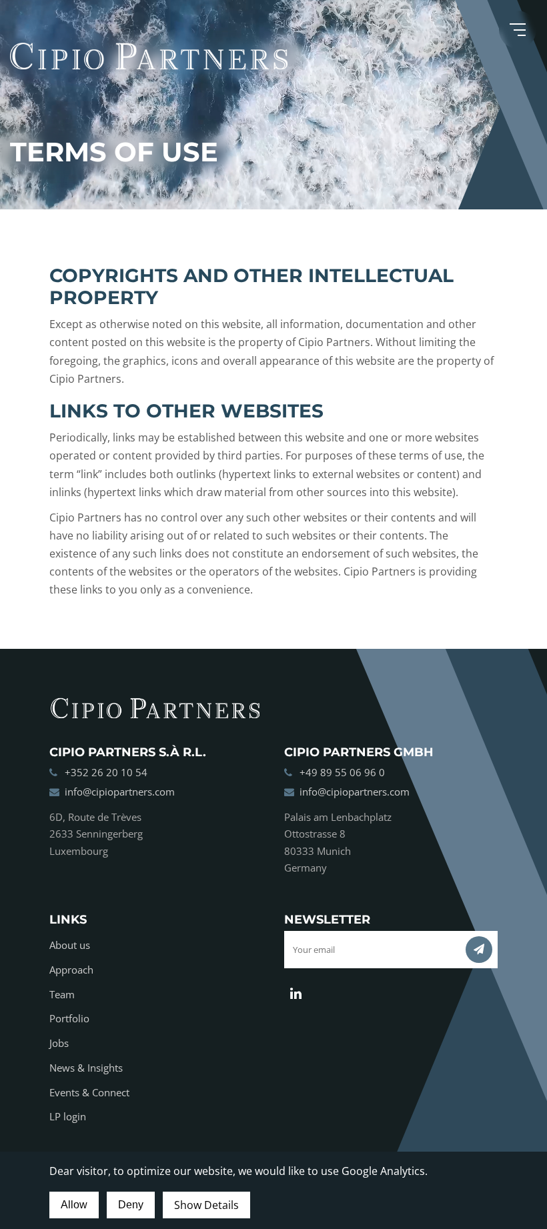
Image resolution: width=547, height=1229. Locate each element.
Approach (71, 969)
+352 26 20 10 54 (106, 772)
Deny (130, 1204)
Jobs (59, 1043)
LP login (67, 1116)
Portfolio (69, 1018)
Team (62, 994)
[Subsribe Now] (479, 949)
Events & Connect (89, 1092)
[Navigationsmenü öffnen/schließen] (517, 30)
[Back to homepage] (273, 56)
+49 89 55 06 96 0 (342, 772)
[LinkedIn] (296, 993)
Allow (74, 1204)
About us (69, 945)
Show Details (206, 1205)
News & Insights (86, 1067)
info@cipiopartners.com (120, 791)
